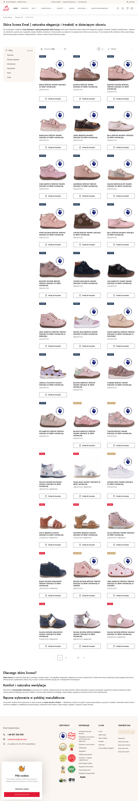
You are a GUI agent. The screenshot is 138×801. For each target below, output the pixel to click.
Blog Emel (121, 738)
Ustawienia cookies (22, 789)
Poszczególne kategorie (106, 748)
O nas (100, 731)
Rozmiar (10, 55)
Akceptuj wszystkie (21, 794)
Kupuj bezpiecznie (84, 770)
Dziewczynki (19, 17)
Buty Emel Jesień (123, 752)
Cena (9, 77)
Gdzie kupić (102, 735)
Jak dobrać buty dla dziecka (85, 732)
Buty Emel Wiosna (124, 745)
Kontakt (132, 2)
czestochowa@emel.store (17, 739)
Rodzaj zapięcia (13, 59)
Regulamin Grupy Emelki (86, 773)
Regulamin (82, 751)
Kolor (9, 73)
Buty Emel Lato (123, 748)
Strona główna (7, 17)
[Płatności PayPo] (87, 777)
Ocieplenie (11, 68)
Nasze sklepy (102, 738)
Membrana (11, 64)
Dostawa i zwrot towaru (87, 744)
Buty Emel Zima (123, 742)
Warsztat (101, 745)
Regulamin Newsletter (86, 767)
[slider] (53, 49)
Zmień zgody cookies (85, 763)
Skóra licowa (29, 17)
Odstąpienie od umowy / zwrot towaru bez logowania (87, 739)
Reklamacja (82, 748)
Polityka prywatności (85, 754)
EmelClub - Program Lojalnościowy (85, 759)
